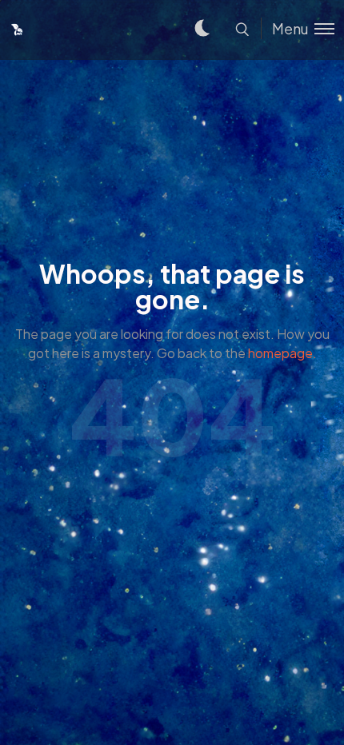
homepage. (282, 353)
